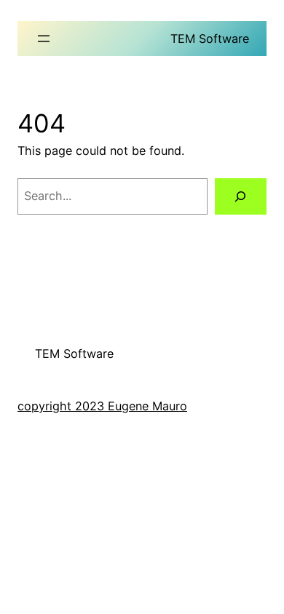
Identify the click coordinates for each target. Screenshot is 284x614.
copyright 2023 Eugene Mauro (102, 406)
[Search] (241, 196)
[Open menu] (43, 38)
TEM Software (209, 38)
